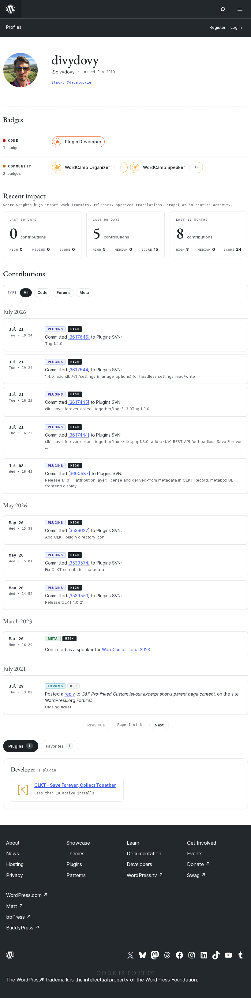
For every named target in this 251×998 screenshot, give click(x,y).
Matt (14, 906)
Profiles (13, 27)
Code (42, 292)
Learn (133, 843)
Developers (139, 864)
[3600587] (79, 473)
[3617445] (78, 402)
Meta (84, 292)
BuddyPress (22, 928)
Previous (96, 724)
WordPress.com (27, 895)
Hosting (15, 864)
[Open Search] (222, 9)
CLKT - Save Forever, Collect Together (75, 785)
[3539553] (79, 595)
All (26, 292)
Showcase (78, 843)
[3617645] (79, 337)
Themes (75, 853)
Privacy (14, 875)
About (13, 843)
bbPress (18, 917)
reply (70, 693)
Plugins (19, 746)
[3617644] (79, 369)
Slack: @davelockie (71, 82)
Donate (198, 864)
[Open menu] (241, 9)
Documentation (144, 853)
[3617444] (78, 434)
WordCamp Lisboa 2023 (126, 649)
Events (195, 853)
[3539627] (79, 530)
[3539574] (79, 562)
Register (218, 27)
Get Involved (201, 843)
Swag (196, 875)
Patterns (76, 875)
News (12, 853)
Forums (63, 292)
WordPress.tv (145, 875)
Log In (236, 27)
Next (159, 724)
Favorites (58, 746)
